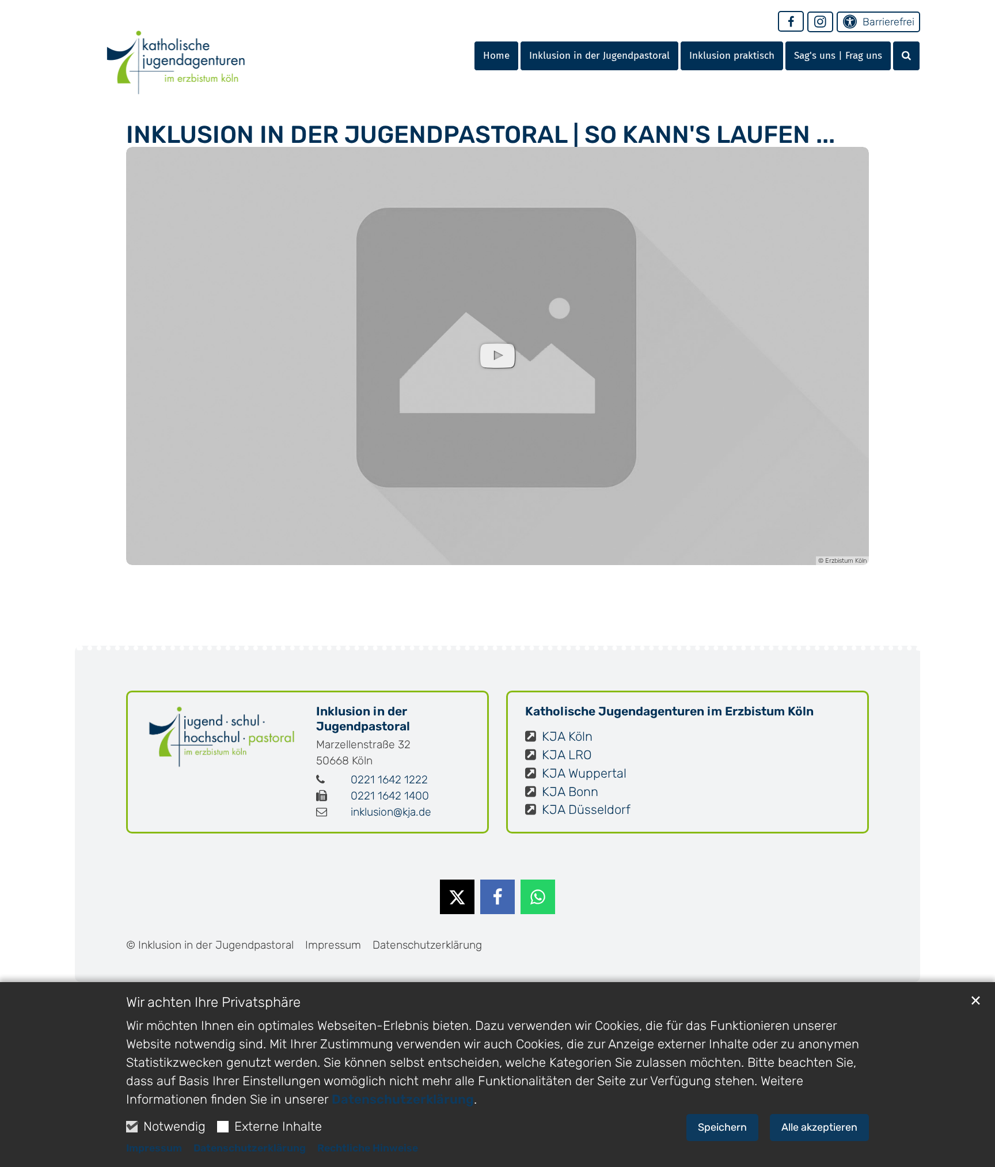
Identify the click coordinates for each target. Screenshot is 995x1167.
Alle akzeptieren (819, 1127)
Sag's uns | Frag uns (838, 56)
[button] (906, 56)
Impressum (154, 1148)
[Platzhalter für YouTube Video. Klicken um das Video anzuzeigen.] (497, 356)
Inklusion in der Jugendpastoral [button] (599, 56)
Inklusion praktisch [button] (731, 56)
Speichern (722, 1127)
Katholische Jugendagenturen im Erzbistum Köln (669, 711)
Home (496, 56)
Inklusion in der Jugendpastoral (363, 718)
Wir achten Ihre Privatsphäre (213, 1002)
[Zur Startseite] (175, 53)
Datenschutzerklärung (403, 1099)
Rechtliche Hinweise (367, 1148)
